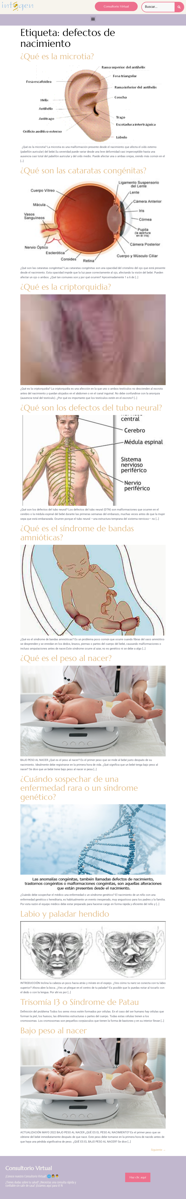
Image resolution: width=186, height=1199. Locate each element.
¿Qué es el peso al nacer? (66, 658)
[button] (93, 19)
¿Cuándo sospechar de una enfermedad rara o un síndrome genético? (79, 788)
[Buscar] (179, 7)
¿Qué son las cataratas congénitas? (83, 170)
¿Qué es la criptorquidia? (65, 287)
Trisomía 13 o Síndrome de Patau (79, 1002)
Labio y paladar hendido (64, 914)
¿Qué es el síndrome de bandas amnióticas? (77, 533)
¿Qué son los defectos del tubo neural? (91, 408)
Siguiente (158, 1149)
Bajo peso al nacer (53, 1030)
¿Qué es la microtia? (57, 56)
